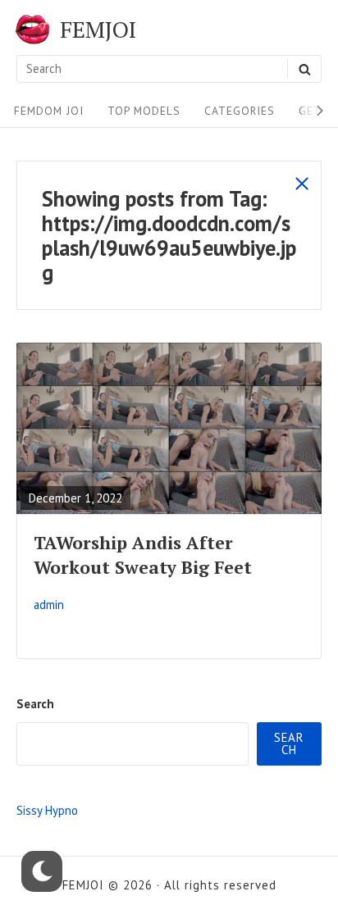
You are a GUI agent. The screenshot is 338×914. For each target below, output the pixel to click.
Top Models (143, 110)
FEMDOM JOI (49, 110)
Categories (239, 110)
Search (35, 704)
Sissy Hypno (47, 810)
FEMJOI (98, 29)
